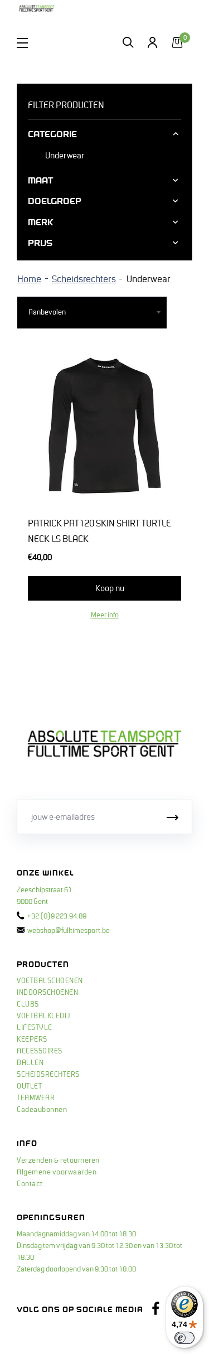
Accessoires (39, 1051)
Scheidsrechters (84, 279)
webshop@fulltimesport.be (68, 930)
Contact (30, 1183)
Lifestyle (34, 1027)
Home (29, 279)
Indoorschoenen (47, 992)
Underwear (64, 156)
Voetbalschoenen (50, 980)
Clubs (28, 1004)
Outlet (29, 1086)
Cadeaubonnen (42, 1109)
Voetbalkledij (43, 1016)
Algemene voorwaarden (56, 1172)
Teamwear (36, 1098)
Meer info (105, 615)
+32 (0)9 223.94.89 (56, 916)
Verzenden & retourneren (58, 1160)
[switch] (184, 1338)
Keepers (32, 1039)
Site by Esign (38, 1334)
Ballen (30, 1062)
